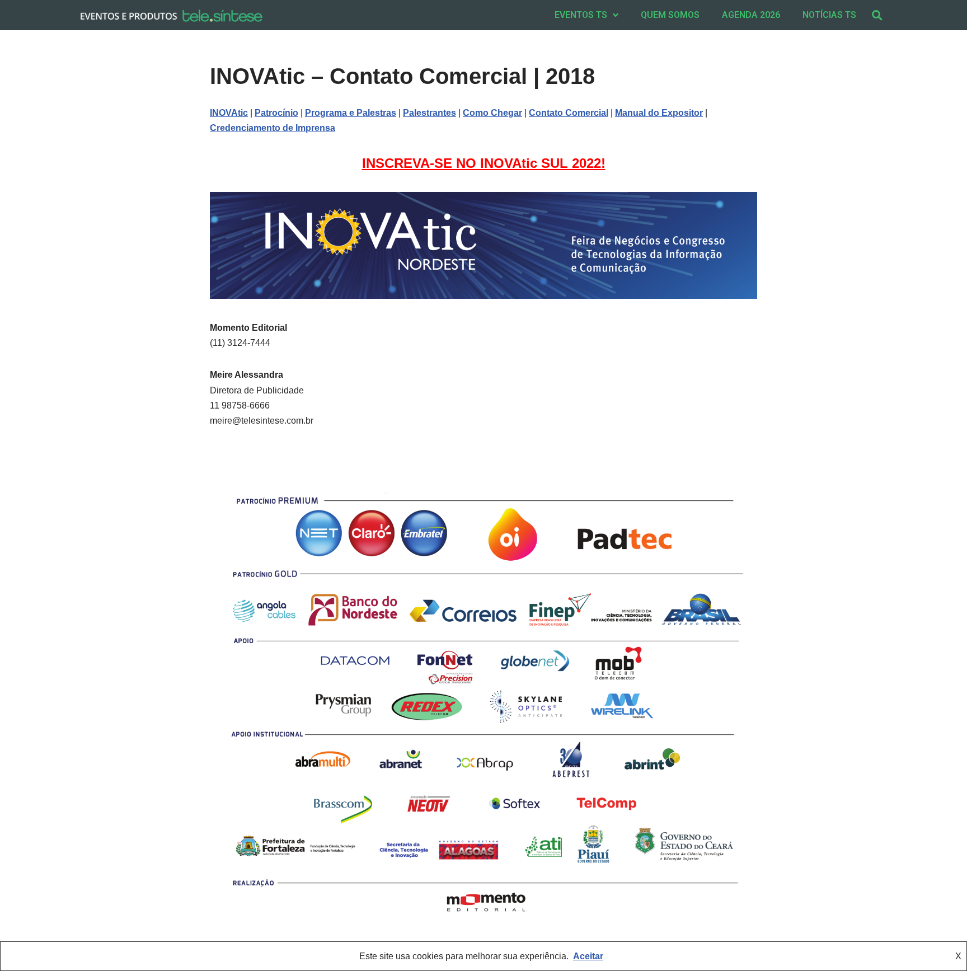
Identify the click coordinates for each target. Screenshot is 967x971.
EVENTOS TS (581, 15)
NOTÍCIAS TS (829, 15)
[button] (876, 15)
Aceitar (588, 956)
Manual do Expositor (659, 113)
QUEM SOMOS (670, 15)
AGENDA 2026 (751, 15)
